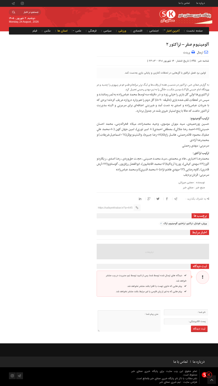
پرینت (187, 52)
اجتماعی (154, 31)
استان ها (62, 31)
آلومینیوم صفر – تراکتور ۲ (187, 44)
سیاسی (107, 31)
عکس (47, 31)
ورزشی (122, 31)
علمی (78, 31)
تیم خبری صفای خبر (170, 382)
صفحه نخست (194, 31)
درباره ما (200, 3)
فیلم (35, 31)
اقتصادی (137, 31)
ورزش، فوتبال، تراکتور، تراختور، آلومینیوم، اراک (185, 223)
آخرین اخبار (172, 31)
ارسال (200, 52)
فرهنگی (92, 31)
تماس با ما (184, 3)
